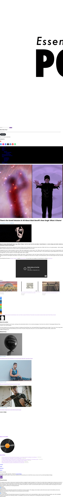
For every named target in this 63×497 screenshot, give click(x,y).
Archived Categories (7, 152)
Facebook (15, 258)
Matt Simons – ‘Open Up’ (4, 291)
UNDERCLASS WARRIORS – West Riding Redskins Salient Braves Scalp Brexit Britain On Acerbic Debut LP (51, 292)
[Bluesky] (1, 310)
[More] (1, 313)
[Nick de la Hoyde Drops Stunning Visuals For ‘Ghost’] (16, 380)
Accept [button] (45, 475)
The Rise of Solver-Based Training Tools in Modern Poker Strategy (14, 460)
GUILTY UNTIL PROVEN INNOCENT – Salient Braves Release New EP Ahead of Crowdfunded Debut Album (31, 292)
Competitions (6, 157)
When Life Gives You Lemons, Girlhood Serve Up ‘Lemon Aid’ (13, 462)
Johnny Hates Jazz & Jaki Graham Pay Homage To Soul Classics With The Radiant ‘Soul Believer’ (19, 457)
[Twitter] (1, 299)
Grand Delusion (14, 314)
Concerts (5, 161)
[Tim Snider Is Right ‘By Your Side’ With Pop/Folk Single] (16, 406)
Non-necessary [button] (3, 492)
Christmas (8, 153)
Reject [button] (48, 475)
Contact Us (4, 146)
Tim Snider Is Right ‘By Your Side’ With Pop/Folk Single (10, 409)
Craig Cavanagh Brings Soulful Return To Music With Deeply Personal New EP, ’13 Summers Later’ (20, 459)
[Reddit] (1, 305)
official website (23, 258)
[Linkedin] (1, 303)
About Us (3, 149)
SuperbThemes (19, 473)
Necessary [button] (2, 486)
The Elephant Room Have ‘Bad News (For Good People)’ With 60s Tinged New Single (16, 358)
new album (33, 314)
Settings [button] (50, 475)
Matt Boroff (28, 314)
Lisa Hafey (3, 223)
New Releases (6, 158)
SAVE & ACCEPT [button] (3, 496)
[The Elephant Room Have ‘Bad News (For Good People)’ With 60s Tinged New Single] (11, 355)
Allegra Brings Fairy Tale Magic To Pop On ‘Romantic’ (12, 458)
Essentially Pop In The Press (7, 155)
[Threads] (1, 312)
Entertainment (4, 163)
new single (37, 314)
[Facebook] (1, 298)
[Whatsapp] (1, 306)
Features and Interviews (6, 154)
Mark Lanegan (23, 314)
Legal (3, 147)
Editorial (5, 151)
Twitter (12, 258)
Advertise (1, 468)
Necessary (3, 487)
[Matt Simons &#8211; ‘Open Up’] (10, 286)
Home (3, 150)
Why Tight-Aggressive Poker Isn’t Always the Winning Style (13, 461)
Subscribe (3, 134)
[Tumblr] (1, 301)
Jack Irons (18, 314)
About (1, 470)
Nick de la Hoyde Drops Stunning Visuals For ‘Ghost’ (10, 384)
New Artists (6, 159)
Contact (1, 464)
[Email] (1, 308)
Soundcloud (50, 258)
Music (3, 156)
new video (41, 314)
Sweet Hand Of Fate (46, 314)
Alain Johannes (8, 314)
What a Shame (53, 314)
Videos (3, 162)
